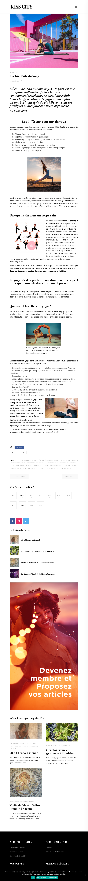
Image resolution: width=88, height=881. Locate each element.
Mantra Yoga (20, 466)
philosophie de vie (41, 466)
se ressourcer (54, 468)
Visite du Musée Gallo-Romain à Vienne (37, 563)
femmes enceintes (28, 463)
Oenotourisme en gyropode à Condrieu (37, 551)
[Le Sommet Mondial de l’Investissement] (14, 573)
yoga (69, 468)
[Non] (85, 875)
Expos (19, 801)
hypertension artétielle (57, 463)
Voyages (13, 749)
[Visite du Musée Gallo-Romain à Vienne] (14, 562)
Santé (17, 72)
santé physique (42, 468)
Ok (33, 877)
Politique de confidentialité (47, 877)
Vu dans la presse (16, 852)
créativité (41, 460)
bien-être (32, 460)
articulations (21, 460)
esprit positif (59, 460)
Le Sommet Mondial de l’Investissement (38, 574)
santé (19, 468)
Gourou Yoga (41, 463)
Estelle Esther (72, 460)
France (12, 746)
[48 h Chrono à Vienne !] (14, 539)
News (12, 72)
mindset (29, 466)
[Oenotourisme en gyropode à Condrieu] (14, 551)
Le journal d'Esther (24, 746)
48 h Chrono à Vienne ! (30, 540)
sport (63, 468)
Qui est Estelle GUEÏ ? (18, 856)
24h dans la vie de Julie (19, 743)
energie (49, 460)
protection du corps (58, 466)
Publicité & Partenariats (55, 852)
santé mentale (29, 468)
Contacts (49, 848)
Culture (32, 743)
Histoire (25, 801)
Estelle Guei (15, 463)
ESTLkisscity (15, 81)
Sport (60, 746)
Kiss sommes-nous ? (17, 848)
